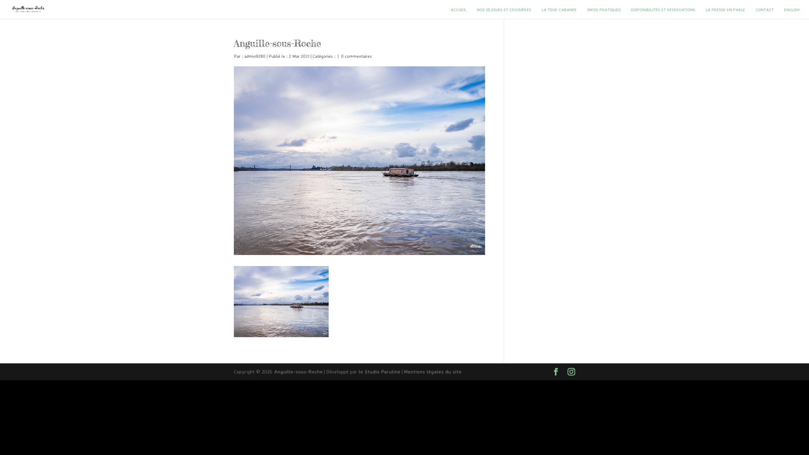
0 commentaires (356, 56)
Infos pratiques (604, 9)
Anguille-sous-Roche (298, 371)
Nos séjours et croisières (504, 9)
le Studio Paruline (379, 371)
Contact (765, 9)
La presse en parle (725, 9)
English (792, 9)
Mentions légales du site (432, 371)
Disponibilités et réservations (663, 9)
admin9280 (254, 56)
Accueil (458, 9)
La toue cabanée (559, 9)
